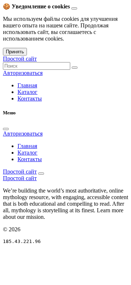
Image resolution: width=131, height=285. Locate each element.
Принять (15, 51)
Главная (27, 85)
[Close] (6, 129)
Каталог (27, 92)
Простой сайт (20, 59)
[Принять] (74, 8)
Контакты (29, 98)
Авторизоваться (23, 73)
